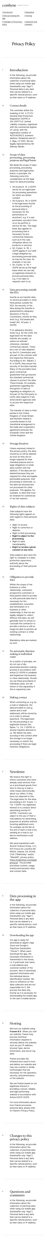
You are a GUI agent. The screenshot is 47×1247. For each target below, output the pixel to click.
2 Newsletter (29, 12)
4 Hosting (28, 16)
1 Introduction (7, 12)
